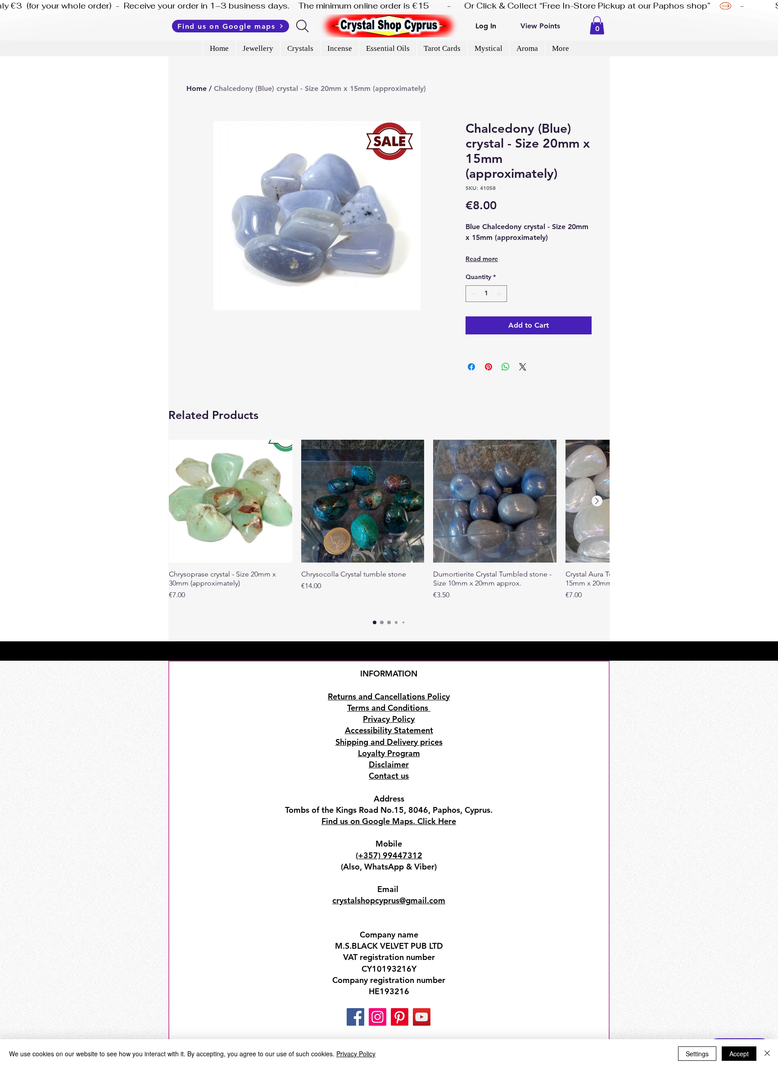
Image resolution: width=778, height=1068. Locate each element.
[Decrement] (472, 294)
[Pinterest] (399, 1017)
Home (196, 88)
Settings (697, 1053)
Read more (482, 259)
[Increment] (500, 294)
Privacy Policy (355, 1053)
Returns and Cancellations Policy (389, 696)
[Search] (303, 26)
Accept (739, 1053)
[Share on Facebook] (471, 366)
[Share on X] (522, 366)
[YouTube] (421, 1017)
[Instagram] (377, 1017)
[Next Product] (597, 501)
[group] (389, 524)
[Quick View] (230, 501)
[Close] (767, 1053)
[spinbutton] (486, 294)
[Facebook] (355, 1017)
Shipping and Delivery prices (389, 742)
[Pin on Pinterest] (488, 366)
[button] (597, 25)
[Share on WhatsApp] (505, 366)
